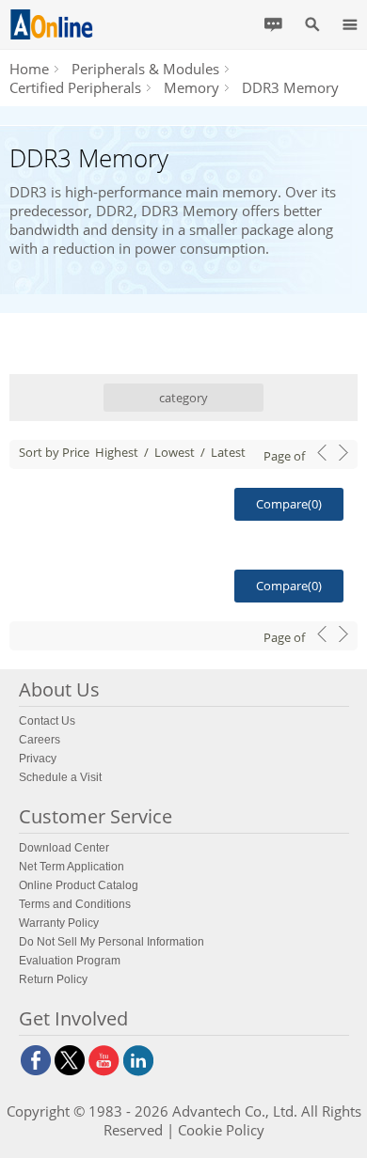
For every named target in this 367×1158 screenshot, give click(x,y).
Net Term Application (71, 866)
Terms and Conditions (75, 904)
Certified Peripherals (75, 87)
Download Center (64, 847)
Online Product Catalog (78, 885)
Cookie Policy (221, 1129)
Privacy (37, 758)
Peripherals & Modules (145, 68)
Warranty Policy (59, 923)
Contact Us (47, 721)
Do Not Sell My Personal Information (111, 941)
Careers (39, 739)
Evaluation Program (69, 960)
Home (29, 68)
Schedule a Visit (60, 777)
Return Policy (53, 979)
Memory (191, 87)
